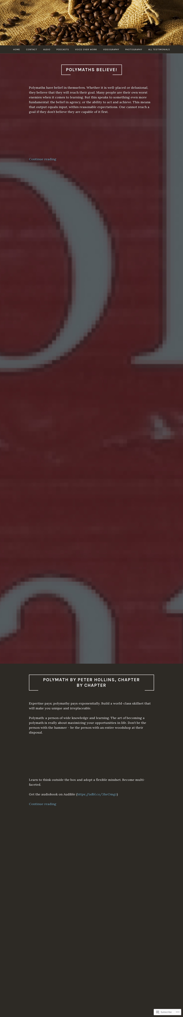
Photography (133, 49)
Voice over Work (86, 49)
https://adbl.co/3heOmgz (97, 794)
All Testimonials (159, 49)
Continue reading (42, 159)
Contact (31, 49)
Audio (46, 49)
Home (16, 49)
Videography (111, 49)
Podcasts (62, 49)
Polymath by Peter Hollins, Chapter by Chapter (91, 682)
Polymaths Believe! (91, 69)
